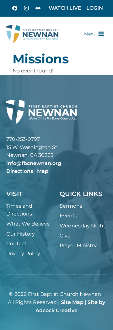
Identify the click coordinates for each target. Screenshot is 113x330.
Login (94, 8)
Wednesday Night (82, 226)
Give (65, 236)
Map (42, 171)
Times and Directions (19, 210)
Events (68, 216)
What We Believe (28, 224)
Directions (19, 171)
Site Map (72, 302)
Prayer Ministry (78, 245)
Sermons (71, 206)
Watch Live (65, 8)
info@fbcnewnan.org (33, 163)
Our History (20, 234)
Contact (16, 244)
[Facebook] (15, 8)
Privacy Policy (23, 254)
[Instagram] (26, 8)
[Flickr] (38, 8)
